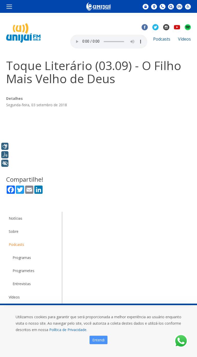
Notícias (15, 218)
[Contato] (162, 6)
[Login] (146, 6)
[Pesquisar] (171, 6)
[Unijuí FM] (23, 32)
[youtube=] (177, 27)
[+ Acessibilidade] (4, 163)
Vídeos (184, 39)
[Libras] (4, 146)
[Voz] (4, 154)
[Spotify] (188, 27)
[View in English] (179, 7)
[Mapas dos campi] (154, 6)
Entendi (98, 339)
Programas (22, 257)
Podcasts (161, 39)
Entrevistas (22, 283)
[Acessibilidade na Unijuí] (188, 6)
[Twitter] (155, 27)
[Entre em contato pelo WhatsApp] (181, 341)
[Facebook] (145, 27)
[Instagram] (166, 27)
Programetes (23, 270)
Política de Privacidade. (68, 329)
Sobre (13, 231)
